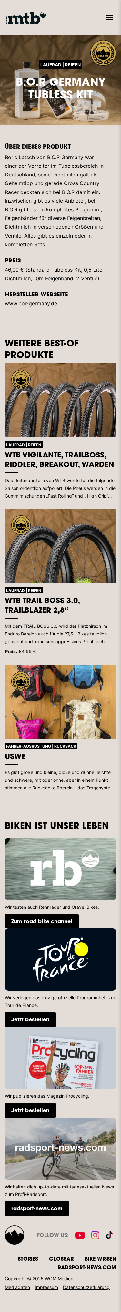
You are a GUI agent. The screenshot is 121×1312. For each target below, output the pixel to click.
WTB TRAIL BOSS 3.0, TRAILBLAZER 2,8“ (42, 605)
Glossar (61, 1258)
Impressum (46, 1287)
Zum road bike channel (41, 921)
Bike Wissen (100, 1258)
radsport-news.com (37, 1208)
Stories (28, 1258)
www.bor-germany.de (31, 303)
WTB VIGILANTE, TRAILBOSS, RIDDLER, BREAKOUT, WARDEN (59, 459)
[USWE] (60, 702)
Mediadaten (17, 1287)
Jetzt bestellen (30, 1019)
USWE (15, 756)
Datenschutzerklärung (86, 1287)
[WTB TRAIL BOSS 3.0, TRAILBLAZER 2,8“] (60, 546)
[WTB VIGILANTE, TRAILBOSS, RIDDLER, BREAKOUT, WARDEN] (60, 400)
